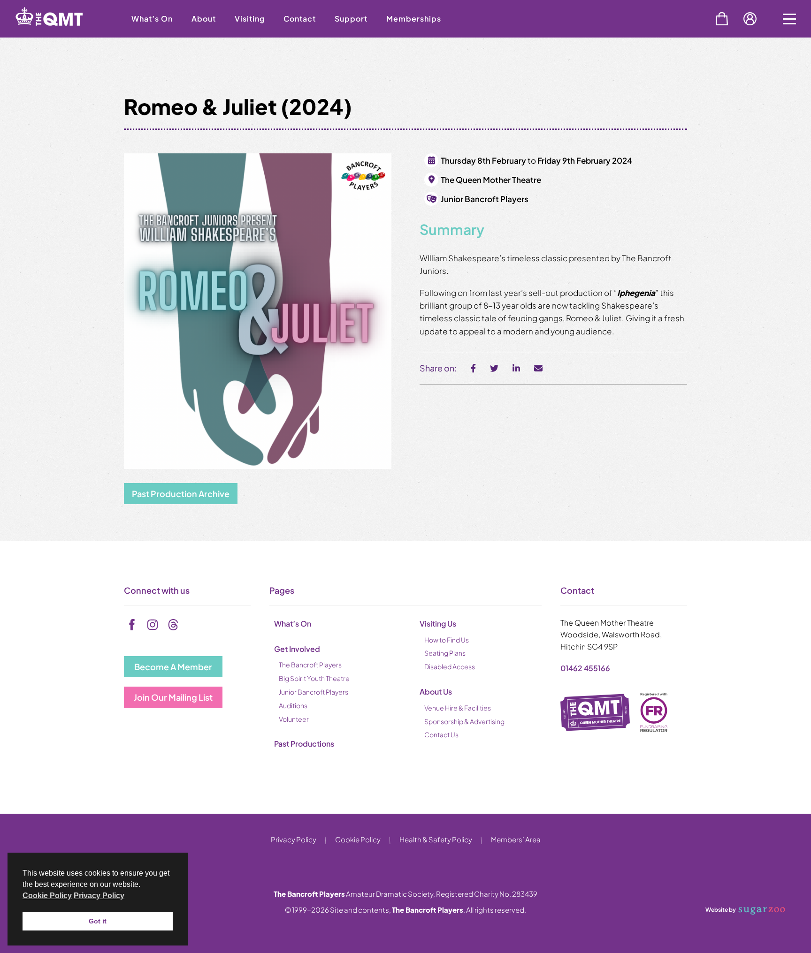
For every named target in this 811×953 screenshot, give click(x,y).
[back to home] (61, 34)
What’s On (152, 18)
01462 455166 (585, 668)
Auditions (293, 705)
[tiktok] (173, 625)
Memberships (413, 18)
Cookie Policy (358, 839)
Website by (720, 909)
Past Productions (304, 744)
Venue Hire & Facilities (457, 707)
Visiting (250, 18)
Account (750, 18)
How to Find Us (446, 639)
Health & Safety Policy (435, 839)
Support (351, 18)
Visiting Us (438, 623)
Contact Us (441, 734)
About (203, 18)
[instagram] (153, 625)
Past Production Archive (181, 493)
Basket (721, 18)
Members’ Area (516, 839)
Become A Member (173, 666)
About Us (436, 691)
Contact (299, 18)
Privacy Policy (293, 839)
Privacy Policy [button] (99, 896)
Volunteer (294, 719)
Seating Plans (445, 653)
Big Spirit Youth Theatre (314, 678)
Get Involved (297, 649)
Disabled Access (449, 666)
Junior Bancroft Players (313, 692)
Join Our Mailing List (173, 697)
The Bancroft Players (310, 664)
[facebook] (132, 625)
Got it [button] (98, 921)
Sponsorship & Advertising (464, 721)
